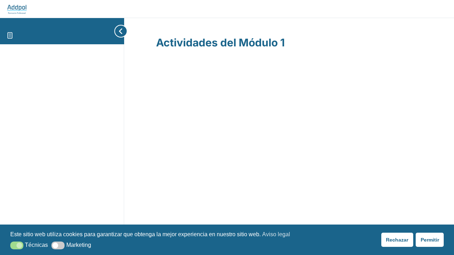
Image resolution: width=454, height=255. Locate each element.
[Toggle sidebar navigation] (110, 31)
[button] (16, 245)
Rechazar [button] (397, 240)
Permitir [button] (430, 240)
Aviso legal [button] (276, 234)
